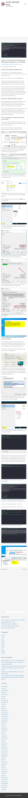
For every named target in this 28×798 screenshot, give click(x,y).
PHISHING (9, 664)
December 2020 (4, 700)
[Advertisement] (14, 22)
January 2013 (4, 769)
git (18, 64)
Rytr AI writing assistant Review (8, 627)
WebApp (3, 651)
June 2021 (3, 696)
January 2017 (4, 736)
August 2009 (4, 787)
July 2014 (3, 757)
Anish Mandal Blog (12, 3)
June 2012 (3, 773)
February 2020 (4, 710)
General (3, 635)
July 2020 (3, 704)
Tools (2, 649)
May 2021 (3, 698)
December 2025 (4, 686)
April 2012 (3, 775)
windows (3, 653)
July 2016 (3, 739)
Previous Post (4, 569)
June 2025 (3, 688)
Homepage (3, 664)
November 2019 (4, 716)
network (3, 643)
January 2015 (4, 749)
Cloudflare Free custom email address (9, 623)
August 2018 (4, 728)
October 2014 (4, 753)
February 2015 (4, 747)
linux (2, 639)
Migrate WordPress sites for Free (8, 621)
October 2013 (4, 763)
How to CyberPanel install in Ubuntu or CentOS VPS (12, 662)
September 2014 (4, 755)
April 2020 (3, 708)
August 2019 (4, 722)
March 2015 (3, 745)
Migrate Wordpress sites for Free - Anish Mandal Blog (12, 660)
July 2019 (3, 724)
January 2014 (4, 761)
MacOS (2, 641)
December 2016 (4, 737)
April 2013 (3, 767)
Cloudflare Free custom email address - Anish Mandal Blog (13, 666)
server (2, 647)
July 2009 (3, 789)
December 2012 (4, 771)
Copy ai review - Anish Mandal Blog (8, 671)
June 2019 (3, 726)
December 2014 (4, 751)
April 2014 (3, 759)
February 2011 (4, 779)
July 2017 (3, 732)
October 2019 (4, 718)
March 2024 (4, 692)
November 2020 (4, 702)
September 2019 (4, 720)
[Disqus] (13, 587)
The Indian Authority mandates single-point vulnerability (13, 619)
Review (2, 645)
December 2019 (4, 714)
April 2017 (3, 734)
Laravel (2, 637)
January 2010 (4, 781)
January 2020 (4, 712)
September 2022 (4, 694)
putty (21, 64)
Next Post (24, 569)
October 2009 (4, 785)
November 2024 (4, 690)
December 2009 (4, 783)
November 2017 (4, 730)
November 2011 (4, 777)
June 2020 (3, 706)
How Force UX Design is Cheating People (10, 625)
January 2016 (4, 743)
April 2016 (3, 741)
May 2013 (3, 765)
